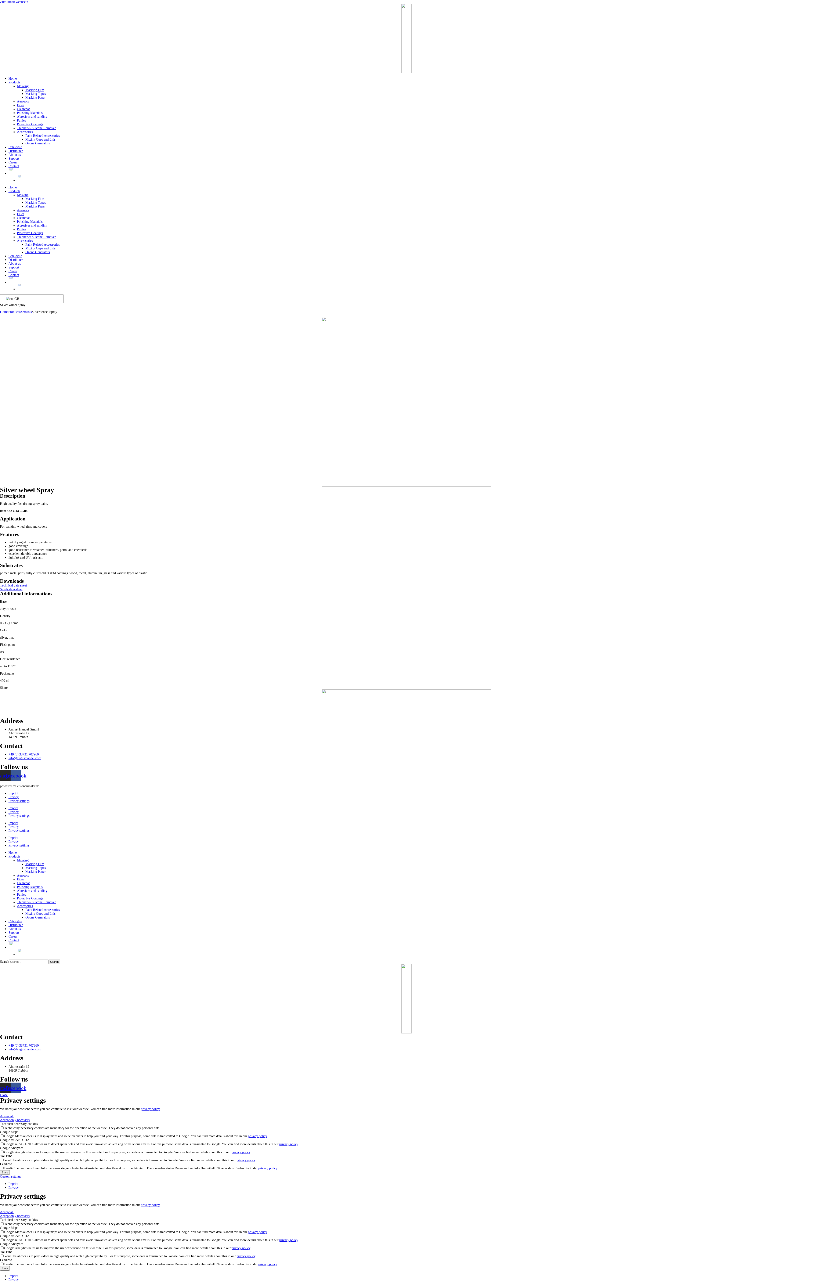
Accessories (25, 132)
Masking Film (34, 90)
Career (12, 162)
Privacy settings (18, 801)
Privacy (13, 797)
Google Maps (9, 1132)
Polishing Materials (30, 113)
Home (12, 78)
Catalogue (15, 147)
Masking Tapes (35, 93)
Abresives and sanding (32, 116)
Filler (20, 105)
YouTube (6, 1156)
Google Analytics (11, 1148)
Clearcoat (23, 109)
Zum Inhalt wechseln (14, 2)
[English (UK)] (31, 298)
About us (14, 154)
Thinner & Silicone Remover (36, 128)
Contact (13, 166)
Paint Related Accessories (42, 135)
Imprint (13, 793)
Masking (23, 86)
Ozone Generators (37, 143)
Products (14, 82)
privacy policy (150, 1109)
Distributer (15, 151)
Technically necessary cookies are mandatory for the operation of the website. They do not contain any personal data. (82, 1128)
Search (4, 961)
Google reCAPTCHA (15, 1140)
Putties (21, 120)
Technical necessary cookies (19, 1124)
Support (13, 158)
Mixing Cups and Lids (40, 139)
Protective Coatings (30, 124)
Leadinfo (6, 1164)
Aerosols (23, 101)
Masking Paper (35, 97)
